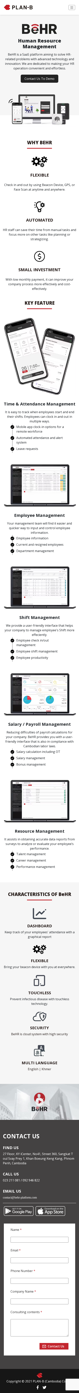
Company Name (23, 1291)
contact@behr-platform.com (20, 1197)
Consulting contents (26, 1312)
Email (16, 1250)
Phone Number (23, 1271)
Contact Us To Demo (39, 79)
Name (16, 1230)
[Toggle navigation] (71, 7)
